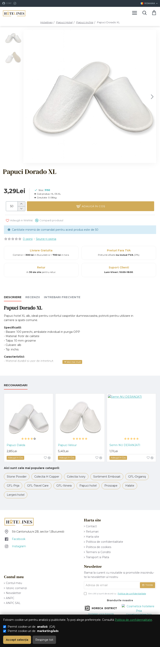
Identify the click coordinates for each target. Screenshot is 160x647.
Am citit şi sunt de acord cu (117, 593)
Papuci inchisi (84, 22)
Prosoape (110, 485)
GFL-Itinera (64, 485)
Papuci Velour (67, 445)
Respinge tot (44, 640)
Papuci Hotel (64, 22)
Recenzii (32, 297)
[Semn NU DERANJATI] (131, 418)
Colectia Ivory (76, 476)
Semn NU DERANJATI (124, 445)
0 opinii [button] (28, 239)
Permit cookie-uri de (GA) (31, 626)
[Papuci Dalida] (28, 418)
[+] (21, 204)
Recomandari (16, 385)
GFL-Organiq (137, 476)
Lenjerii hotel (15, 495)
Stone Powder (17, 476)
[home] (46, 22)
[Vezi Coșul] (154, 13)
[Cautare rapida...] (144, 13)
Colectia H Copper (46, 476)
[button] (27, 96)
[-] (21, 208)
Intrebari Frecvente (62, 297)
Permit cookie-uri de (33, 631)
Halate (129, 485)
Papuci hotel (88, 485)
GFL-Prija (13, 485)
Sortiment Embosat (106, 476)
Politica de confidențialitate (133, 620)
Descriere (12, 297)
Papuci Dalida (16, 445)
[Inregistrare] (15, 3)
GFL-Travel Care (38, 485)
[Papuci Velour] (79, 418)
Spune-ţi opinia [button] (46, 239)
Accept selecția (17, 640)
